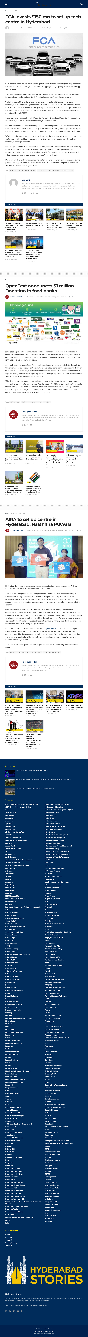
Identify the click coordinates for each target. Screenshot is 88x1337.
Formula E (9, 1085)
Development (10, 982)
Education (9, 1015)
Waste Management (52, 1193)
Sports (47, 1088)
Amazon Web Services (13, 837)
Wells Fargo (49, 1199)
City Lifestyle (10, 929)
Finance (8, 1065)
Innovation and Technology (54, 840)
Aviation (8, 876)
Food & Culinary (11, 1074)
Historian (8, 1154)
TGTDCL (48, 1149)
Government (14, 280)
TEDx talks (49, 1138)
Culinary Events (10, 951)
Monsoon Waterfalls (52, 915)
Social (47, 1079)
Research (48, 1049)
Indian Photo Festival (52, 824)
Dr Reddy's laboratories (14, 1004)
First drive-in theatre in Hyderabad (17, 1071)
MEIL (47, 901)
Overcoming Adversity (53, 982)
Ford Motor (19, 170)
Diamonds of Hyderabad (14, 990)
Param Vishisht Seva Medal (55, 988)
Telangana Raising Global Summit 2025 (59, 1143)
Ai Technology (10, 829)
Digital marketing (11, 996)
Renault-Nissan (54, 170)
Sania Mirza (49, 1057)
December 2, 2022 (51, 713)
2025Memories (10, 812)
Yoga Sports (49, 1218)
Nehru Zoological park (53, 957)
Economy (8, 1013)
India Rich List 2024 (52, 812)
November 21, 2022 (32, 748)
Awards (8, 879)
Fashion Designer (11, 1060)
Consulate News (11, 943)
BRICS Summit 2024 (12, 896)
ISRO (47, 865)
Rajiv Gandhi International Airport (57, 1038)
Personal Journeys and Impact (56, 996)
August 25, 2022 (31, 261)
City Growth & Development (15, 926)
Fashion (8, 1057)
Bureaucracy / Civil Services (15, 899)
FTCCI (7, 1090)
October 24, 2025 (11, 715)
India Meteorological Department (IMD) (59, 810)
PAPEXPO (48, 985)
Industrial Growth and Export (55, 826)
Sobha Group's (50, 1077)
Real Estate (49, 1046)
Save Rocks (49, 1060)
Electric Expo (10, 1024)
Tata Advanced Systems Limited (56, 1127)
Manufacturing (50, 890)
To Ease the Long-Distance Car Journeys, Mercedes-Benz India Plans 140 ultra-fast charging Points (34, 254)
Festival (8, 1063)
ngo (40, 402)
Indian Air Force (50, 815)
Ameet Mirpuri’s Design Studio (16, 840)
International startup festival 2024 (57, 854)
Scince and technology (53, 1065)
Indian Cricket (50, 818)
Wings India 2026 (51, 1202)
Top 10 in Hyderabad (52, 1154)
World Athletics (50, 1216)
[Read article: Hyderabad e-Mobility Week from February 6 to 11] (35, 215)
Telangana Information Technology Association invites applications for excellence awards (14, 738)
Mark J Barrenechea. (29, 402)
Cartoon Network (11, 913)
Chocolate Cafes (11, 921)
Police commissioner (53, 1018)
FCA (11, 170)
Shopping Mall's (50, 1074)
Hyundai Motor (30, 170)
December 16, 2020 (33, 530)
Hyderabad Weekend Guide (15, 1199)
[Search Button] (81, 4)
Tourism (48, 1157)
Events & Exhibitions (12, 1040)
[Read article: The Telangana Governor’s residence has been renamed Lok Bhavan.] (14, 446)
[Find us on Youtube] (18, 1311)
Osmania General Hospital (54, 979)
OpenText (47, 402)
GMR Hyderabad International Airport (18, 1124)
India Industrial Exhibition (54, 807)
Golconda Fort (10, 1127)
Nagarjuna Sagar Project (54, 938)
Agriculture (9, 824)
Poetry (47, 1010)
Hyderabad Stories (46, 1329)
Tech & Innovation (51, 1132)
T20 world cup (50, 1121)
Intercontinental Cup (52, 843)
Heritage (8, 1146)
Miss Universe (50, 910)
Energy (7, 1027)
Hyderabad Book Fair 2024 (14, 1174)
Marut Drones (50, 896)
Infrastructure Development (55, 837)
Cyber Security (10, 968)
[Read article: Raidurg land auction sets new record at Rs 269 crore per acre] (10, 791)
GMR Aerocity (10, 1121)
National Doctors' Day (53, 946)
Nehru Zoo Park (50, 954)
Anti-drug (8, 843)
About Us (8, 1246)
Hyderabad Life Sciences (14, 1182)
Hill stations (9, 1152)
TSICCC (48, 1171)
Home (7, 11)
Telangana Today (17, 297)
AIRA (12, 652)
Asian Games (10, 868)
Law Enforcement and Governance (57, 882)
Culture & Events (11, 957)
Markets (48, 893)
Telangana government (52, 652)
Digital (7, 993)
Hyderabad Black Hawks (14, 1171)
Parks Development (52, 993)
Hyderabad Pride (11, 1188)
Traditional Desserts (52, 1160)
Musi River (49, 926)
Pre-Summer (49, 1021)
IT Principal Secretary (53, 871)
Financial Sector (11, 1068)
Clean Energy (10, 938)
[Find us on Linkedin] (10, 1311)
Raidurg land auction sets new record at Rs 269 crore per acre (35, 788)
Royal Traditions (51, 1052)
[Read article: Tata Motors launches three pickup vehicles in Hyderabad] (75, 215)
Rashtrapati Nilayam (52, 1040)
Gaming (8, 1099)
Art (6, 851)
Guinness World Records (14, 1138)
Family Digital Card (12, 1054)
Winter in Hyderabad (52, 1204)
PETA (47, 999)
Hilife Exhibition (10, 1149)
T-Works (48, 1116)
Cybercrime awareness (13, 971)
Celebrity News (10, 915)
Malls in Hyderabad (52, 888)
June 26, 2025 (30, 463)
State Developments (52, 1099)
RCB (46, 1043)
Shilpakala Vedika (51, 1071)
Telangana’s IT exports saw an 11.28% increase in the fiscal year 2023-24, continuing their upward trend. (34, 709)
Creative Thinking (11, 949)
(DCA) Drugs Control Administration (18, 807)
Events (7, 1038)
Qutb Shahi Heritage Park (54, 1027)
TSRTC (47, 1174)
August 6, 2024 (31, 715)
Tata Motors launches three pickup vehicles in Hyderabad (74, 225)
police (47, 1013)
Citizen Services (11, 924)
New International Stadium (54, 960)
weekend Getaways (52, 1196)
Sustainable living (51, 1110)
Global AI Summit (11, 1110)
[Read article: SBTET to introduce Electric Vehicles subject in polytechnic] (55, 215)
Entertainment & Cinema (14, 1032)
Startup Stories (50, 1093)
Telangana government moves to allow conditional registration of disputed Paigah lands (43, 779)
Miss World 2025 (51, 913)
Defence (8, 974)
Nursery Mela (50, 976)
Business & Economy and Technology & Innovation (14, 700)
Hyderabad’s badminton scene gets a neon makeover (32, 770)
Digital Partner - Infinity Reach (44, 1331)
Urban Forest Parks (52, 1188)
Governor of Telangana (13, 1132)
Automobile (14, 11)
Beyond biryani (10, 885)
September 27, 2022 (72, 230)
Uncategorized (50, 1177)
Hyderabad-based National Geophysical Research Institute (23, 1202)
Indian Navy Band (51, 821)
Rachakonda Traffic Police (54, 1032)
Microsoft (48, 907)
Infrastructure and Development (56, 835)
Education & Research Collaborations (18, 1018)
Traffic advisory (51, 1163)
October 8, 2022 (31, 230)
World (47, 1213)
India (7, 1223)
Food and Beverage (12, 1077)
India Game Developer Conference (57, 804)
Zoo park (48, 1221)
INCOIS (7, 1220)
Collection (9, 940)
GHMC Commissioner (13, 1107)
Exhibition (8, 1049)
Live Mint (15, 28)
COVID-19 (8, 946)
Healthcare (9, 1143)
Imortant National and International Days (19, 1217)
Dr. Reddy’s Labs (11, 1007)
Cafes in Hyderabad (12, 910)
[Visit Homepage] (43, 4)
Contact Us (9, 1240)
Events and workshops (13, 1043)
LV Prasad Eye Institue (53, 885)
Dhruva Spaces (10, 988)
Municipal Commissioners (54, 924)
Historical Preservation (13, 1157)
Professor (48, 1024)
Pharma (48, 1002)
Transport (48, 1166)
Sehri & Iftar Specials (52, 1068)
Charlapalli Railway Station (14, 918)
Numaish (48, 971)
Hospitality (9, 1163)
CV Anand (8, 965)
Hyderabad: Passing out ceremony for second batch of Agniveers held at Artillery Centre (73, 459)
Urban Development (52, 1185)
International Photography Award (57, 851)
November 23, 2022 (11, 745)
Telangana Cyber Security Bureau (57, 1141)
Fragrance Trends (11, 1088)
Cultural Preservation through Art (17, 954)
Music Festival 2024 (52, 935)
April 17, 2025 (50, 467)
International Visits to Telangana (57, 857)
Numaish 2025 (50, 974)
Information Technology (18, 513)
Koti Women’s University (53, 876)
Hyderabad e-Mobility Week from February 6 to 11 (34, 225)
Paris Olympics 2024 (52, 990)
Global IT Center (11, 1118)
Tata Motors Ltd (67, 170)
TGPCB (47, 1146)
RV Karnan (48, 1054)
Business (8, 904)
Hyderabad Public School (14, 1191)
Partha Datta (42, 170)
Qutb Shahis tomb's (52, 1029)
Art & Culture (9, 854)
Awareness (9, 882)
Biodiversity (9, 890)
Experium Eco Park (12, 1052)
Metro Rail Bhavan (51, 904)
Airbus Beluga (10, 835)
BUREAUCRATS (10, 901)
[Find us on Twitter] (14, 1311)
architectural (10, 846)
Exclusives (9, 1046)
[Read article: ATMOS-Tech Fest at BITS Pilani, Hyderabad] (75, 696)
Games (7, 1096)
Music (47, 929)
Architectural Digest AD (13, 849)
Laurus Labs (49, 879)
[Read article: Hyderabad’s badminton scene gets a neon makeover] (10, 773)
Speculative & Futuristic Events (56, 1085)
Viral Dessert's (50, 1191)
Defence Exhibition (12, 976)
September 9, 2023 (11, 494)
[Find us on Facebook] (21, 1311)
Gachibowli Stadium (12, 1093)
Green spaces (10, 1135)
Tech (47, 1129)
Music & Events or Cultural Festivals (58, 932)
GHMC (9, 482)
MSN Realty (49, 921)
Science (48, 1063)
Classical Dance (11, 935)
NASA (47, 940)
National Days (50, 943)
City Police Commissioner (14, 932)
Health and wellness (12, 1141)
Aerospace (9, 821)
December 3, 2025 (11, 463)
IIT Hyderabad (10, 1215)
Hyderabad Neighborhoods (15, 1185)
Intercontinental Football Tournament (58, 846)
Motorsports (49, 918)
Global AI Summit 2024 (13, 1113)
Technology (49, 1135)
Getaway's (8, 1102)
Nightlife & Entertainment (54, 965)
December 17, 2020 (27, 28)
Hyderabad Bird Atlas (12, 1168)
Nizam (47, 968)
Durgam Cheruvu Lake (13, 1010)
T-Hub (47, 1113)
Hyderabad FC (10, 1179)
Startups (48, 1096)
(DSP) (7, 810)
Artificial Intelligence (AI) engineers (17, 865)
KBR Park (48, 874)
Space (47, 1082)
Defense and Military (12, 979)
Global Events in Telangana (14, 1116)
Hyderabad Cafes (11, 1177)
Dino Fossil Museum (12, 999)
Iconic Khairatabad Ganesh (14, 1212)
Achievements (10, 815)
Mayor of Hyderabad (52, 899)
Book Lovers (9, 893)
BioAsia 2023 (10, 888)
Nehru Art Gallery (51, 951)
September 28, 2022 (52, 230)
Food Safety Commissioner (15, 1079)
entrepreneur (10, 1035)
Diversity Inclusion (12, 1002)
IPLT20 (47, 860)
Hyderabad (9, 1166)
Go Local (8, 1237)
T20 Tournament (51, 1118)
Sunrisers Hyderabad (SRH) (55, 1104)
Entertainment (10, 1029)
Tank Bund (49, 1124)
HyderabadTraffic (11, 1209)
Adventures (9, 818)
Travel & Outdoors (51, 1168)
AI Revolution (10, 826)
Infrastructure (50, 832)
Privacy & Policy (11, 1243)
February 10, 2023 (11, 231)
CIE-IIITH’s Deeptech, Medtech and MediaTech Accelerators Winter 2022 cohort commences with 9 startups (33, 740)
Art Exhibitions (10, 857)
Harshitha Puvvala (22, 652)
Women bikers (50, 1207)
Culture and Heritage (12, 963)
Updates (48, 1179)
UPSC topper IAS (51, 1182)
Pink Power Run (50, 1007)
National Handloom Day (53, 949)
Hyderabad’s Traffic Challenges (16, 1206)
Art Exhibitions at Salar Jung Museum (18, 860)
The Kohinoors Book (52, 1152)
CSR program (14, 402)
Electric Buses (10, 1021)
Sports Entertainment (52, 1090)
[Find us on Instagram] (6, 1311)
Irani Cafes (49, 862)
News (47, 963)
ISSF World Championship (54, 868)
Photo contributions (52, 1004)
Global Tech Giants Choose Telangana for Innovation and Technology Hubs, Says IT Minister (14, 709)
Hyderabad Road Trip (13, 1193)
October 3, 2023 (71, 465)
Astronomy (9, 871)
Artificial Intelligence (72, 701)
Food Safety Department (14, 1082)
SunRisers (48, 1102)
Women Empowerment (53, 1210)
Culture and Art (10, 960)
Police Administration (53, 1015)
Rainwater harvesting (52, 1035)
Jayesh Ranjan (50, 628)
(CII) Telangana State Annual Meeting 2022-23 (21, 804)
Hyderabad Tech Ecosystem (15, 1196)
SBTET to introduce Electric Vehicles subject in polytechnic (54, 225)
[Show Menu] (6, 4)
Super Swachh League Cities (55, 1107)
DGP (7, 985)
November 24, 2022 (32, 494)
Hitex (7, 1160)
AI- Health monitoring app (14, 832)
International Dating (52, 849)
